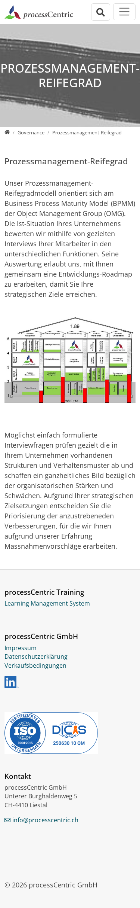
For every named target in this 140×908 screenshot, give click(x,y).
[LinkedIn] (11, 682)
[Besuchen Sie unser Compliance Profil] (70, 732)
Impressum (20, 648)
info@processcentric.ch (45, 820)
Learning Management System (47, 603)
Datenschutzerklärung (36, 656)
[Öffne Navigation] (124, 11)
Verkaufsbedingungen (35, 665)
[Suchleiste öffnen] (101, 12)
